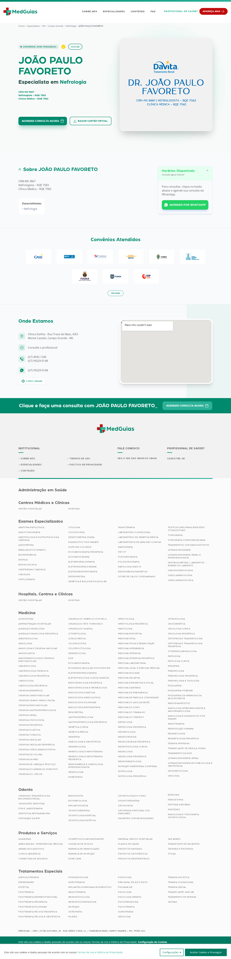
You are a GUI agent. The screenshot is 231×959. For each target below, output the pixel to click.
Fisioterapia (26, 892)
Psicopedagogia (128, 902)
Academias (24, 839)
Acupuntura (25, 619)
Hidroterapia (76, 882)
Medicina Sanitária (129, 688)
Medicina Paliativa (129, 678)
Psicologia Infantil (130, 897)
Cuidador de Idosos (80, 844)
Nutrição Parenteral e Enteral (137, 766)
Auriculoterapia (28, 877)
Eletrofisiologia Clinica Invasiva (88, 678)
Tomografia (175, 535)
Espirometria (76, 577)
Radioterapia (176, 724)
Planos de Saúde (128, 844)
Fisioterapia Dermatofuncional (38, 897)
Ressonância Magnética (132, 572)
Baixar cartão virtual (93, 121)
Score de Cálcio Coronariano (136, 577)
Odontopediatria (129, 801)
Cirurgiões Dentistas (31, 804)
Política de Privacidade (86, 464)
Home (21, 25)
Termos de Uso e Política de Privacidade (99, 952)
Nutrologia (125, 771)
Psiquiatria (175, 686)
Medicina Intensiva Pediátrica (136, 658)
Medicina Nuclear (129, 673)
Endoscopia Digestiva (81, 693)
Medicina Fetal (127, 639)
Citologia (74, 527)
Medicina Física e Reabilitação (136, 643)
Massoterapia (77, 892)
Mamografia (125, 547)
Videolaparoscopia (180, 575)
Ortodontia (125, 806)
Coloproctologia (79, 648)
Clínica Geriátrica (29, 854)
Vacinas (172, 902)
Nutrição (74, 907)
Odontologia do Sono (132, 796)
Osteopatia (75, 912)
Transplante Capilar (181, 892)
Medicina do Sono (129, 707)
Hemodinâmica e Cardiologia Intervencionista (85, 765)
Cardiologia (26, 681)
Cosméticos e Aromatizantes (86, 839)
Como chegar (34, 381)
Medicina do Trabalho (131, 712)
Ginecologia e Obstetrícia (84, 742)
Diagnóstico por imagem (83, 542)
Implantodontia (78, 806)
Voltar (75, 47)
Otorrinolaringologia (182, 651)
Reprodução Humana (181, 729)
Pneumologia (176, 671)
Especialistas (33, 25)
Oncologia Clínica (179, 629)
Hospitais (74, 509)
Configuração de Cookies (152, 942)
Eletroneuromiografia (82, 572)
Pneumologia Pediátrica (183, 676)
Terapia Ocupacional (181, 882)
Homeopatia (75, 777)
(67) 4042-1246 (37, 357)
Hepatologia (76, 772)
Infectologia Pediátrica (133, 624)
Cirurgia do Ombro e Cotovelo (87, 619)
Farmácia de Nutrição (81, 854)
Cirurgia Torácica (29, 735)
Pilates (72, 917)
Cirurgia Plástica (29, 730)
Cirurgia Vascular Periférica (36, 745)
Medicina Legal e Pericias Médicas (139, 668)
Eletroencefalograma (82, 567)
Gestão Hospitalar (30, 509)
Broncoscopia (27, 565)
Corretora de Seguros (33, 859)
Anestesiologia (28, 639)
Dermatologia (77, 653)
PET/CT (122, 552)
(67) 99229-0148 (38, 361)
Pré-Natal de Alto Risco (133, 882)
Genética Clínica (78, 727)
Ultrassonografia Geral (183, 758)
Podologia (124, 877)
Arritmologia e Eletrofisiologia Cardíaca (38, 538)
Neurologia (125, 752)
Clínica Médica (77, 639)
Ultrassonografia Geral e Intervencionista (184, 556)
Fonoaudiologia (78, 877)
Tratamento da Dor (180, 753)
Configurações (171, 952)
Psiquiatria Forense (180, 691)
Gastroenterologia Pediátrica (87, 722)
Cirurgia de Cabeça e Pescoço (37, 764)
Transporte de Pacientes (184, 844)
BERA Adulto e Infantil (32, 550)
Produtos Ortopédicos (133, 854)
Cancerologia (27, 666)
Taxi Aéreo (174, 839)
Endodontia (75, 796)
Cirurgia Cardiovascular (34, 695)
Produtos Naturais (130, 849)
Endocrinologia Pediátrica (85, 683)
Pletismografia (127, 557)
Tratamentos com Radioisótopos (188, 545)
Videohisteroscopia (180, 570)
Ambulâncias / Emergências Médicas (40, 844)
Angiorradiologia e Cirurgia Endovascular (36, 659)
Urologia (173, 776)
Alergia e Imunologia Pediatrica (38, 634)
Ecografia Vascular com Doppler (89, 668)
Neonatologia (126, 732)
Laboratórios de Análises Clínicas (139, 542)
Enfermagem (26, 882)
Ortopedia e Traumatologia (185, 639)
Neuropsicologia (79, 897)
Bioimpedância (27, 555)
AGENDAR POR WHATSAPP (187, 205)
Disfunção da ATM (29, 818)
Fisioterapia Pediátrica (32, 902)
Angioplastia (26, 653)
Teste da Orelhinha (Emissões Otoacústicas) (186, 528)
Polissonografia (129, 562)
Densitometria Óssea (81, 537)
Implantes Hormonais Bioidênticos (90, 887)
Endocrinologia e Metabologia (87, 688)
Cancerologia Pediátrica (34, 676)
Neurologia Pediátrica (132, 756)
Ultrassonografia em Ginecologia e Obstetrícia (190, 764)
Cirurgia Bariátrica (30, 691)
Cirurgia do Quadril (80, 629)
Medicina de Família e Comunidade (138, 697)
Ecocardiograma (78, 557)
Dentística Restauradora (34, 813)
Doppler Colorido (80, 547)
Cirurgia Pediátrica (30, 725)
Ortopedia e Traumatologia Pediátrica (185, 644)
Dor (70, 658)
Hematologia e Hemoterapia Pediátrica (85, 757)
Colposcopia (76, 532)
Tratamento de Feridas (182, 897)
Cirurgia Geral (27, 715)
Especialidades (114, 11)
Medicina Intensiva (129, 653)
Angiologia (25, 643)
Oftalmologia (176, 619)
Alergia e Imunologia (31, 629)
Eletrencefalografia (81, 562)
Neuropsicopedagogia (82, 902)
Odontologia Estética (82, 820)
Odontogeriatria (79, 811)
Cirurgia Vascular (29, 740)
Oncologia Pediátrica (181, 634)
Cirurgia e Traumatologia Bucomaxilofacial (34, 797)
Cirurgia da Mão (28, 759)
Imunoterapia (126, 527)
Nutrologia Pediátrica (132, 776)
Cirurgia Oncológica (31, 720)
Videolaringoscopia (180, 580)
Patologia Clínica (178, 661)
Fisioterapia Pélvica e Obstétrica (39, 917)
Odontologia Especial (82, 815)
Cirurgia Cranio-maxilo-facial (36, 700)
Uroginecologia (178, 771)
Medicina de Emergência (132, 693)
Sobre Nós (89, 11)
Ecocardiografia (79, 663)
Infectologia (126, 619)
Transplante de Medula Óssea (187, 748)
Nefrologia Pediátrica (132, 727)
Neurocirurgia (127, 737)
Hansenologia (77, 747)
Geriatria (74, 737)
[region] (115, 951)
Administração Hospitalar (34, 624)
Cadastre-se (176, 458)
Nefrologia (71, 25)
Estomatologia (77, 801)
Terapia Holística (178, 877)
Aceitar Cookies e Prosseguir (206, 952)
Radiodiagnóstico (179, 703)
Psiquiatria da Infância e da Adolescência (185, 696)
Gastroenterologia (80, 717)
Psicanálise (125, 887)
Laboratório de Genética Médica (138, 537)
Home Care (74, 859)
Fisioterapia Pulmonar (32, 907)
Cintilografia (26, 579)
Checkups (24, 574)
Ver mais (115, 293)
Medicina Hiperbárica (131, 648)
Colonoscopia (77, 643)
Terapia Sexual (177, 887)
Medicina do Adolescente (134, 702)
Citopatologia (77, 634)
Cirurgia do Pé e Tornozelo (85, 624)
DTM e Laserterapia (30, 808)
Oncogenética (177, 624)
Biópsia (23, 560)
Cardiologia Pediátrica (32, 686)
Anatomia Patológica (31, 527)
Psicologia (125, 892)
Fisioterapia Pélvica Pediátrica (37, 912)
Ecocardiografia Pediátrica (85, 552)
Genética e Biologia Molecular (87, 581)
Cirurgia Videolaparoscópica (36, 750)
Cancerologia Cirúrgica (33, 671)
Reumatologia (176, 734)
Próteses (174, 810)
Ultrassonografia (179, 550)
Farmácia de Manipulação (84, 849)
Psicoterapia (126, 907)
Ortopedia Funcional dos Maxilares (134, 812)
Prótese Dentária (179, 805)
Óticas (172, 854)
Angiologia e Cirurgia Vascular (37, 648)
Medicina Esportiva (130, 634)
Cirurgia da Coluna (30, 754)
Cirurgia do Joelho (30, 774)
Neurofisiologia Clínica (132, 747)
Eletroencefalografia (82, 673)
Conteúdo (138, 11)
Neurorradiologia (129, 761)
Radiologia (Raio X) (129, 567)
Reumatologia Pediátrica (183, 739)
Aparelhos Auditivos (31, 849)
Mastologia (125, 629)
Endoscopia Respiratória (84, 707)
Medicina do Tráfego (131, 717)
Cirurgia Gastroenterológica (37, 710)
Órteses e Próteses (180, 849)
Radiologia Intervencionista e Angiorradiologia (186, 709)
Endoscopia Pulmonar (82, 702)
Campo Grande (55, 25)
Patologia (174, 656)
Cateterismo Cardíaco (32, 570)
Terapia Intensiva (178, 743)
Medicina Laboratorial (132, 663)
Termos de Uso (80, 458)
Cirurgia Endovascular (33, 705)
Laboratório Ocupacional (134, 532)
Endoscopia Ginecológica (84, 697)
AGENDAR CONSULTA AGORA (40, 121)
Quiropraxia (125, 912)
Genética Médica (78, 732)
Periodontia (175, 800)
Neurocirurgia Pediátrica (134, 742)
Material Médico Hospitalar (135, 839)
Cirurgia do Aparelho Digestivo (38, 769)
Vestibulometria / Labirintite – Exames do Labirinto (187, 564)
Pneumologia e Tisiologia (183, 681)
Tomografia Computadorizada (187, 540)
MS (43, 25)
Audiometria (26, 545)
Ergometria (75, 712)
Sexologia (124, 917)
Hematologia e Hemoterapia (85, 752)
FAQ (153, 11)
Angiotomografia (29, 532)
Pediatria (173, 666)
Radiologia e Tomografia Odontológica (183, 815)
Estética (23, 887)
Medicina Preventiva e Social (136, 683)
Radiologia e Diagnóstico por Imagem (186, 717)
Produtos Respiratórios (133, 859)
